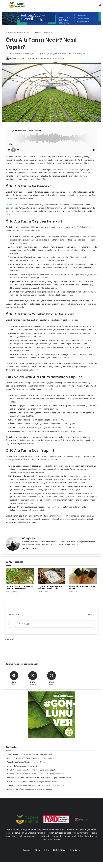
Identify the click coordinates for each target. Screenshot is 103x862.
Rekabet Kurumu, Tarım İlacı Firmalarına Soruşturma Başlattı (31, 770)
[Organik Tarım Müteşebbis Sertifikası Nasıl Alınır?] (52, 576)
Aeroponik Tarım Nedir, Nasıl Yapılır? (82, 587)
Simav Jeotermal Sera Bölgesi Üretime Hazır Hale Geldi (29, 754)
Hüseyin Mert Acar (17, 58)
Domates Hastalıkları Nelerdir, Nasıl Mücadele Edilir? (20, 587)
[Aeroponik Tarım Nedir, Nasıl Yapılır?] (83, 576)
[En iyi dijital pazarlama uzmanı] (51, 18)
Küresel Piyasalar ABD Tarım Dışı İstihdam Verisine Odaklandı (31, 758)
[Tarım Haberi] (16, 5)
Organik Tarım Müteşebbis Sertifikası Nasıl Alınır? (50, 587)
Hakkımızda (27, 850)
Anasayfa (11, 32)
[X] (29, 548)
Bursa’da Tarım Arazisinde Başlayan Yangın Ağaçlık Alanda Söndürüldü (35, 774)
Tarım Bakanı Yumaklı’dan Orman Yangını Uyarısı (26, 762)
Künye (37, 850)
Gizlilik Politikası (59, 850)
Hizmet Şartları (74, 850)
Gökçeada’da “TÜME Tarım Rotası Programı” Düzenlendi (29, 789)
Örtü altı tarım (12, 204)
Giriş (92, 614)
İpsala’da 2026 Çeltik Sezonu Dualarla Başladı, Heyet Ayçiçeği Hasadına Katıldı (39, 778)
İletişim (46, 850)
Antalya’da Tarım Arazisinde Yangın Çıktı (23, 766)
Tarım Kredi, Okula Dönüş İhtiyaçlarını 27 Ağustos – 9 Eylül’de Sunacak (35, 785)
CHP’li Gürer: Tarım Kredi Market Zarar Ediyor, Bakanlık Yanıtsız (32, 782)
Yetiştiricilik (20, 32)
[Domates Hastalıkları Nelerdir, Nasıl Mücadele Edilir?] (20, 576)
